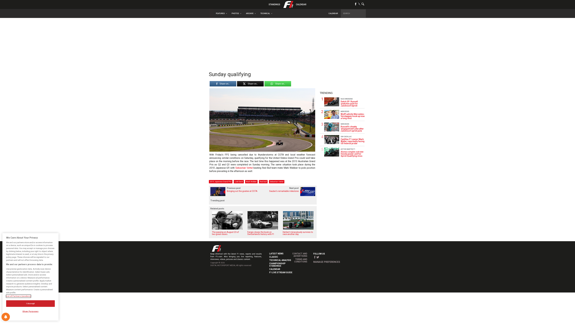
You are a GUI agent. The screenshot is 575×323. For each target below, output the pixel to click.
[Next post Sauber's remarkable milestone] (289, 195)
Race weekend (347, 99)
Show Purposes (30, 311)
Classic (273, 257)
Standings (274, 4)
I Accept (30, 303)
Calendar (301, 4)
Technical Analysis (280, 260)
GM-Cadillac (346, 137)
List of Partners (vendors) (18, 296)
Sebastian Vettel (244, 167)
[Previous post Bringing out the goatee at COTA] (235, 195)
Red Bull (263, 182)
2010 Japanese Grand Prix (220, 182)
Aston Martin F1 (348, 149)
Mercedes (345, 111)
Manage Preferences (326, 261)
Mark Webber (251, 182)
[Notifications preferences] (5, 317)
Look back (239, 182)
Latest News (276, 253)
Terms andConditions (300, 260)
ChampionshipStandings (277, 264)
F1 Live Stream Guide (280, 272)
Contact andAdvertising (299, 254)
